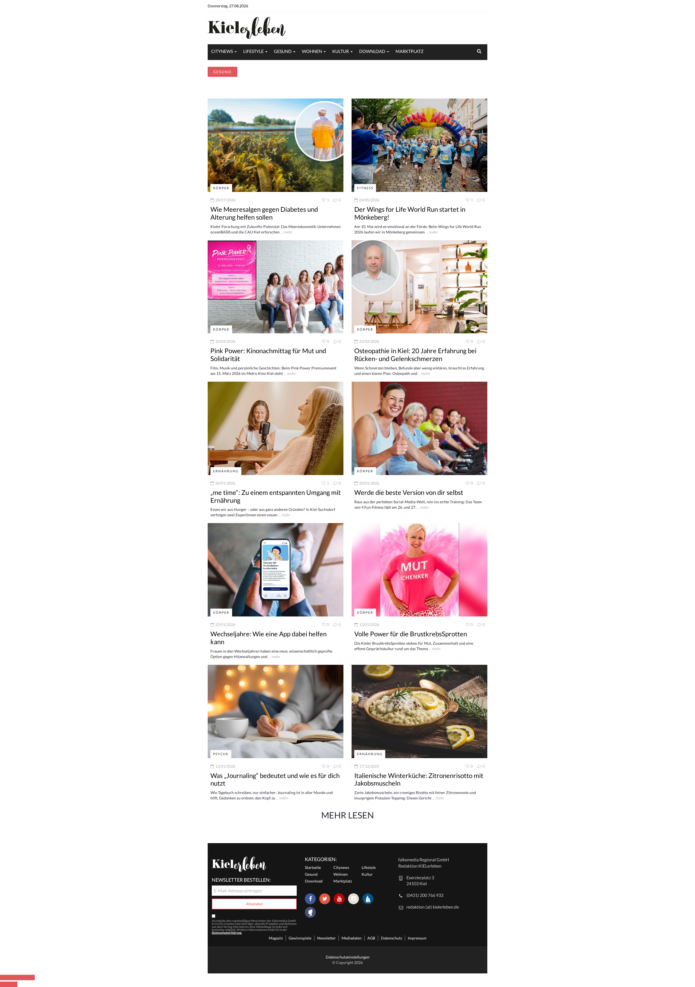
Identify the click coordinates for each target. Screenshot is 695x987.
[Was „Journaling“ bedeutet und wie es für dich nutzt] (275, 710)
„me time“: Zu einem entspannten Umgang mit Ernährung (275, 496)
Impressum (417, 938)
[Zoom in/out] (30, 977)
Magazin (276, 938)
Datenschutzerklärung (227, 932)
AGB (371, 938)
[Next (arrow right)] (13, 984)
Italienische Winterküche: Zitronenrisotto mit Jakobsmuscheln (418, 779)
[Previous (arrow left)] (4, 984)
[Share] (13, 977)
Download (372, 51)
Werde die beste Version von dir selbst (408, 492)
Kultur (340, 51)
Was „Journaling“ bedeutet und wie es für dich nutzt (275, 779)
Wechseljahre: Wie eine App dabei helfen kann (268, 638)
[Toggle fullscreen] (21, 977)
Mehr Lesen (347, 815)
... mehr (286, 232)
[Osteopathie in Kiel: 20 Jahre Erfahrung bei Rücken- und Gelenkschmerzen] (419, 286)
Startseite (313, 867)
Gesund (283, 51)
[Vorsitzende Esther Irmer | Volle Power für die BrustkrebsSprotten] (419, 569)
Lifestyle (253, 51)
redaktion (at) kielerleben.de (432, 906)
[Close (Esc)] (4, 977)
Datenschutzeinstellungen (347, 957)
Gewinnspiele (300, 938)
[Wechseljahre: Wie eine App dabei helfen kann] (275, 569)
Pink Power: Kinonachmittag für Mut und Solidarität (268, 354)
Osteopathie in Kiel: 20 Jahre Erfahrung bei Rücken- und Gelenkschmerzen (415, 354)
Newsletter (326, 938)
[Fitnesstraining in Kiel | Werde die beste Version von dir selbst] (419, 428)
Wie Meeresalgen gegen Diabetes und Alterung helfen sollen (264, 213)
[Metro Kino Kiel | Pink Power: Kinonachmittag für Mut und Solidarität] (275, 286)
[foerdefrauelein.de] (310, 912)
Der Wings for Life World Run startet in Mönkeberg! (409, 213)
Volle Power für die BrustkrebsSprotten (410, 634)
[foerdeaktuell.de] (367, 898)
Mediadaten (352, 938)
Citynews (222, 51)
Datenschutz (391, 938)
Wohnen (312, 51)
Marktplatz (410, 51)
